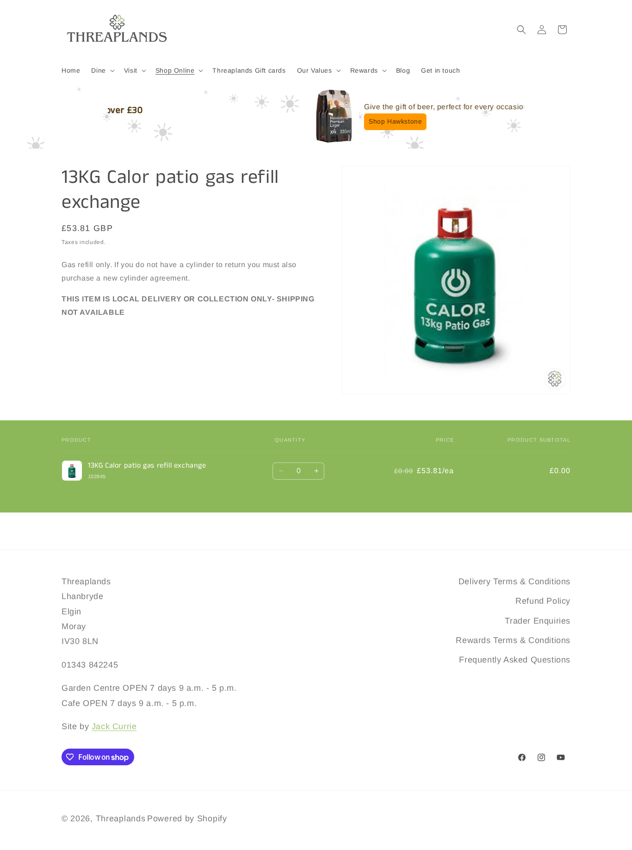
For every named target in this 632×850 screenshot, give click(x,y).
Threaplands (121, 818)
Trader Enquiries (537, 620)
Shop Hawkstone (364, 121)
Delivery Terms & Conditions (514, 581)
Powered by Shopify (187, 818)
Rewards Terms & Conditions (513, 640)
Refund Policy (542, 601)
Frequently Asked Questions (514, 659)
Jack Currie (114, 726)
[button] (102, 70)
